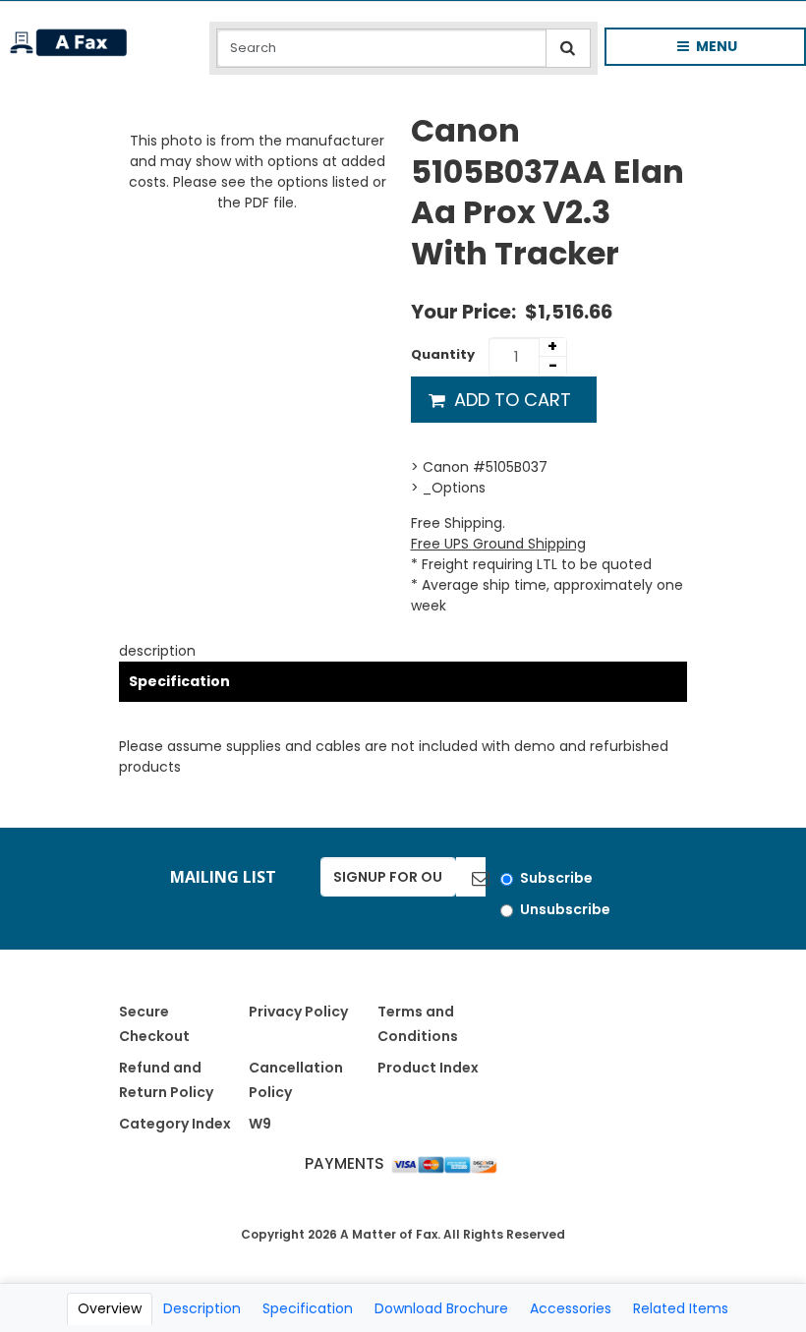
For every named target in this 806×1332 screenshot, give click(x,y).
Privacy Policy (298, 1011)
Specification (179, 681)
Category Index (175, 1123)
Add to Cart (510, 399)
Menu (691, 51)
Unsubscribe (565, 909)
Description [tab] (202, 1308)
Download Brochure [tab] (441, 1308)
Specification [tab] (307, 1308)
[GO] (471, 877)
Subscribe (556, 878)
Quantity (443, 354)
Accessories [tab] (570, 1308)
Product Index (428, 1067)
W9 (260, 1123)
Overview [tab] (110, 1308)
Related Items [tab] (680, 1308)
